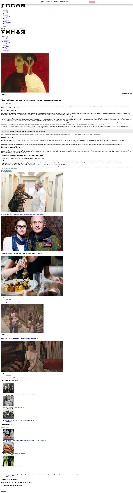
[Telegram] (11, 171)
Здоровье (5, 15)
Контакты (8, 476)
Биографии (8, 22)
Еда (7, 11)
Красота (5, 18)
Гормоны (8, 16)
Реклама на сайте (10, 475)
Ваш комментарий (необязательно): (11, 485)
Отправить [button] (3, 491)
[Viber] (7, 171)
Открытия (5, 10)
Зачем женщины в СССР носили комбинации (14, 377)
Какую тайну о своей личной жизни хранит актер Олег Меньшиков (21, 253)
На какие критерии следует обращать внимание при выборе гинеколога (22, 214)
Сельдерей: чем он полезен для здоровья (12, 466)
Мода (7, 20)
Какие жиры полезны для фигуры (11, 302)
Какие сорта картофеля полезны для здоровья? (14, 453)
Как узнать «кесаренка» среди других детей (13, 407)
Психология (6, 23)
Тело (7, 17)
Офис (7, 12)
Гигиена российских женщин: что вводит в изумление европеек (18, 420)
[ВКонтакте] (1, 171)
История (5, 21)
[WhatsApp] (9, 171)
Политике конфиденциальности (57, 2)
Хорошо (92, 2)
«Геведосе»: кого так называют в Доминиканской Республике (19, 338)
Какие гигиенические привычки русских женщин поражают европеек (20, 394)
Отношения (6, 13)
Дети (7, 25)
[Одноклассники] (3, 171)
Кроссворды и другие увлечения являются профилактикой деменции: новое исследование (24, 440)
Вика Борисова (128, 93)
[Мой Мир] (5, 171)
